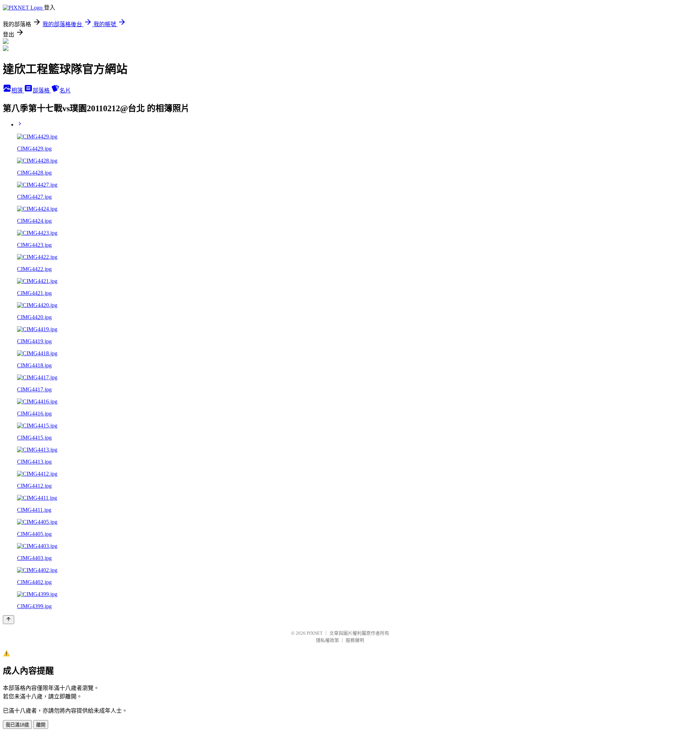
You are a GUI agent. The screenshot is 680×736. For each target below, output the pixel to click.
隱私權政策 (327, 640)
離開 (40, 724)
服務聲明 (355, 640)
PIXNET (315, 633)
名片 (65, 90)
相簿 (17, 90)
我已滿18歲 (17, 724)
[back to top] (8, 619)
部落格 (42, 90)
